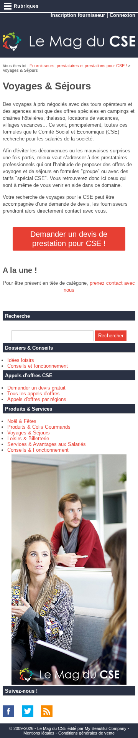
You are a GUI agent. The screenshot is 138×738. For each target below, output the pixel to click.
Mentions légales (38, 733)
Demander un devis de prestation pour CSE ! (68, 239)
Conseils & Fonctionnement (38, 450)
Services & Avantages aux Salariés (46, 444)
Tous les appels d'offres (33, 393)
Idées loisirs (20, 360)
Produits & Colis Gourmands (39, 427)
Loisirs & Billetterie (28, 438)
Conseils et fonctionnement (37, 366)
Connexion (122, 15)
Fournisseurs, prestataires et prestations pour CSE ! (78, 65)
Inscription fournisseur (78, 15)
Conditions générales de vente (86, 733)
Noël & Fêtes (21, 421)
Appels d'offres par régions (36, 399)
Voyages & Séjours (28, 433)
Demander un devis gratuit (36, 388)
